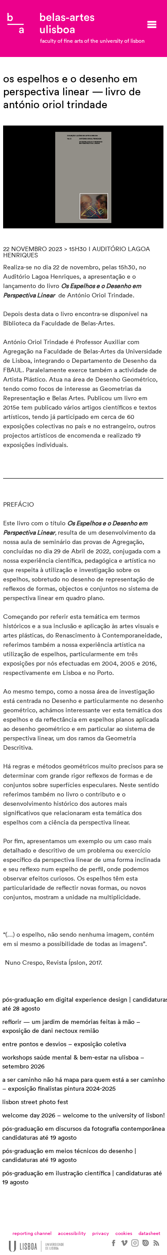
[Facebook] (113, 1246)
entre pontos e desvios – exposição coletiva (64, 1044)
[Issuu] (145, 1246)
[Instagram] (134, 1246)
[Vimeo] (123, 1246)
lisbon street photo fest (35, 1102)
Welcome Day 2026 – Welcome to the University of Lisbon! (83, 1116)
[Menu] (152, 24)
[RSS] (155, 1246)
